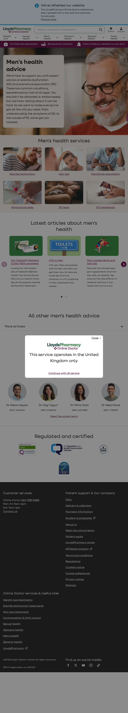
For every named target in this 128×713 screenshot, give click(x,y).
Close (95, 338)
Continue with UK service (64, 373)
